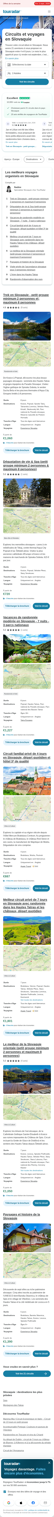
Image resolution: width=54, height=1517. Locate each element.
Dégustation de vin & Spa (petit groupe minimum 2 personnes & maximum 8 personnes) (28, 209)
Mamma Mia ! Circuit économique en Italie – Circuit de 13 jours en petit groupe (26, 1420)
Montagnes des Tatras (13, 1405)
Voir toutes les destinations (32, 1000)
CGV (26, 1510)
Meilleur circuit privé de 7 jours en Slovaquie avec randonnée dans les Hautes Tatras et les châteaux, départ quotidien (27, 241)
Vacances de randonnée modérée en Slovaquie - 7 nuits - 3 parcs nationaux (27, 219)
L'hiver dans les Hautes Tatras (24, 274)
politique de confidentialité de (39, 1510)
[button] (27, 443)
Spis (5, 1400)
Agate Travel (26, 866)
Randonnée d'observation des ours (26, 279)
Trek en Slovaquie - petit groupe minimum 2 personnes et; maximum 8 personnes (21, 146)
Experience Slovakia (29, 428)
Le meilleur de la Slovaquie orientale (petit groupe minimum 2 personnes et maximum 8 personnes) (27, 254)
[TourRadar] (12, 11)
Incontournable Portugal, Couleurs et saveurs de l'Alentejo (25, 1428)
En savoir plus (11, 58)
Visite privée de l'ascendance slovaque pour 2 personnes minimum (28, 268)
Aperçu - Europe (12, 159)
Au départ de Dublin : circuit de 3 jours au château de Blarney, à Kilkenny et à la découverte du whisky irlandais (27, 1442)
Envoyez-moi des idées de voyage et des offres (27, 1493)
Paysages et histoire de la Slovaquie (27, 262)
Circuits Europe (8, 18)
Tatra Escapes (26, 720)
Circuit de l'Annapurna (13, 1450)
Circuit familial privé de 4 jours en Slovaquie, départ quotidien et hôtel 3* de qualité (29, 228)
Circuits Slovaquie (21, 18)
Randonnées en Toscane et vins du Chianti (23, 1435)
